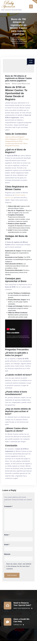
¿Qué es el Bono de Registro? (14, 137)
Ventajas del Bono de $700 (13, 141)
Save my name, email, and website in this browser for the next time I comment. (18, 566)
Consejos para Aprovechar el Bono (16, 143)
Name (7, 535)
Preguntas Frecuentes (12, 145)
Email (7, 544)
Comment (8, 506)
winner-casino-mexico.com (21, 83)
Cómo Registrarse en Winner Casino (17, 139)
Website (7, 554)
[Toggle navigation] (31, 6)
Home (18, 37)
